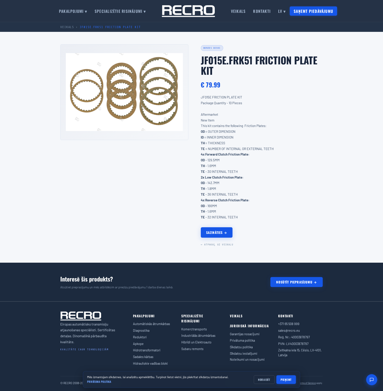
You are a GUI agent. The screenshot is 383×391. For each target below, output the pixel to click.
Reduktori (140, 337)
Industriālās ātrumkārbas (198, 335)
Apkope (138, 344)
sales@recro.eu (289, 330)
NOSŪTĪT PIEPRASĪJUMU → (296, 282)
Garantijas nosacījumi (245, 334)
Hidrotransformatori (146, 350)
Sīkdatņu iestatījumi (243, 353)
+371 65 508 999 (288, 324)
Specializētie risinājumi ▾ (120, 11)
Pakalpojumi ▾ (73, 11)
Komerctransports (194, 329)
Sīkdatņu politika (241, 347)
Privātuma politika (242, 340)
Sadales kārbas (143, 357)
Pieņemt (286, 380)
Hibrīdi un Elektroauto (196, 342)
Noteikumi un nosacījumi (247, 359)
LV (282, 11)
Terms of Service (307, 382)
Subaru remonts (192, 349)
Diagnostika (141, 330)
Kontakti (262, 11)
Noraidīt (264, 380)
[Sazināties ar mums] (371, 379)
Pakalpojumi (144, 316)
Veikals (238, 11)
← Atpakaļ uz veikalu (217, 244)
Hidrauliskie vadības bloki (150, 363)
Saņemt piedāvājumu (313, 11)
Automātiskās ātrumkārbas (151, 324)
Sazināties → (216, 232)
